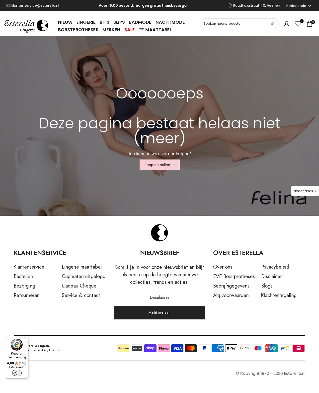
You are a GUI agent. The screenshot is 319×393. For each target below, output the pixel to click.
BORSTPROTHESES (78, 29)
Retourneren (27, 295)
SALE (129, 29)
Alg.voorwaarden (231, 295)
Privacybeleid (275, 267)
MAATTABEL (158, 29)
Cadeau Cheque (79, 286)
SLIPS (119, 22)
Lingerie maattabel (82, 267)
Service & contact (81, 295)
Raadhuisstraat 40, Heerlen (256, 5)
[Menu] (25, 339)
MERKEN (111, 29)
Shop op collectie (160, 164)
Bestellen (23, 276)
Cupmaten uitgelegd (83, 276)
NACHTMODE (170, 22)
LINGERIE (86, 22)
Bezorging (24, 286)
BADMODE (140, 22)
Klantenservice (29, 267)
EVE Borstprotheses (234, 276)
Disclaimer (272, 276)
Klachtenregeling (279, 295)
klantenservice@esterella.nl (35, 5)
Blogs (266, 286)
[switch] (17, 373)
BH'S (104, 22)
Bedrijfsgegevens (231, 286)
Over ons (222, 267)
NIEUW (65, 22)
